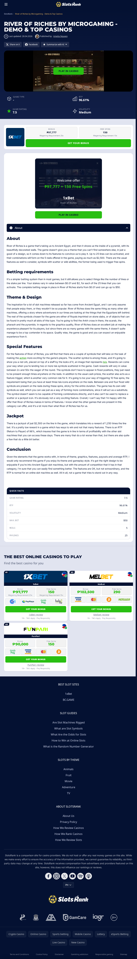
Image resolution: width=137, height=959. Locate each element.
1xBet (68, 694)
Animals (68, 769)
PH (66, 884)
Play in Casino (68, 71)
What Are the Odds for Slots (68, 734)
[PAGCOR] (23, 917)
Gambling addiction (79, 954)
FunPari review (36, 664)
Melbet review (101, 614)
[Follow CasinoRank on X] (64, 876)
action (23, 357)
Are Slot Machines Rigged (68, 722)
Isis (105, 361)
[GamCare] (74, 917)
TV (68, 793)
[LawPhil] (36, 917)
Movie (68, 781)
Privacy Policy (68, 822)
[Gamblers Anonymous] (51, 917)
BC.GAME (68, 700)
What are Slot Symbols (68, 728)
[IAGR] (98, 917)
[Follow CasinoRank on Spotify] (80, 876)
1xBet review (36, 614)
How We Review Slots (68, 840)
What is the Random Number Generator (68, 746)
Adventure (68, 787)
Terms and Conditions (19, 954)
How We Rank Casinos (68, 834)
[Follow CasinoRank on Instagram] (56, 876)
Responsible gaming (104, 954)
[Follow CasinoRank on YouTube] (72, 876)
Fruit (69, 775)
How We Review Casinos (68, 828)
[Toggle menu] (6, 4)
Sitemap (123, 954)
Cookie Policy (42, 954)
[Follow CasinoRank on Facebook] (48, 876)
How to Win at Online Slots (68, 740)
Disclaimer (59, 954)
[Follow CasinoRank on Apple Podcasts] (88, 876)
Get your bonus (78, 143)
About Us (68, 816)
